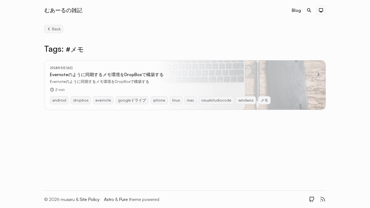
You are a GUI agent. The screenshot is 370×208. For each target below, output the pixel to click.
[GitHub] (312, 199)
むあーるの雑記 (63, 10)
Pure (124, 199)
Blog (296, 10)
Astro (109, 199)
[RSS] (322, 199)
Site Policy (90, 199)
